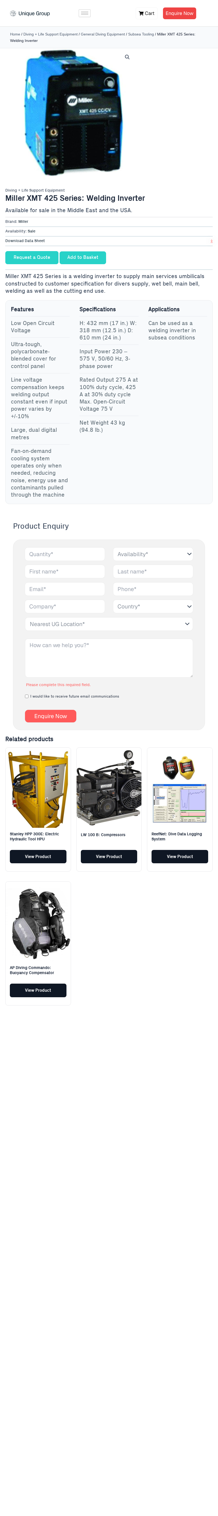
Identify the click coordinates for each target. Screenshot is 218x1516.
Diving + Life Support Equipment (50, 34)
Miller (23, 222)
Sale (31, 231)
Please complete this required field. (58, 685)
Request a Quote (32, 257)
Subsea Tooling (141, 34)
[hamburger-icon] (85, 13)
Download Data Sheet (25, 241)
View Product (38, 856)
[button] (127, 57)
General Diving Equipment (103, 34)
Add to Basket (82, 257)
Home (15, 34)
